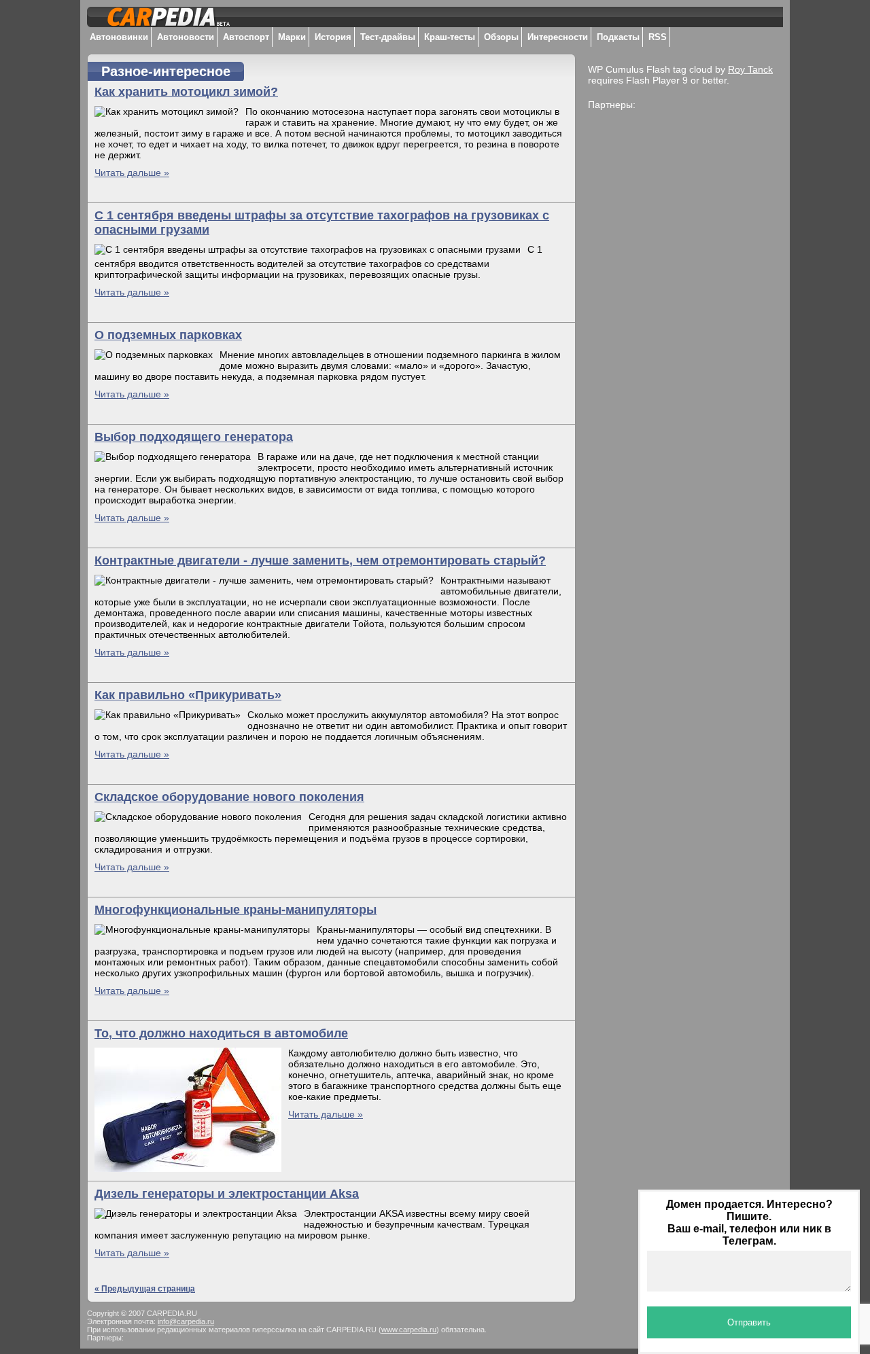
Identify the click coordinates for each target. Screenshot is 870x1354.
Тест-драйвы (387, 37)
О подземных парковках (168, 335)
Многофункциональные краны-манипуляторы (235, 909)
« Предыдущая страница (144, 1289)
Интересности (557, 37)
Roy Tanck (750, 69)
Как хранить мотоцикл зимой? (186, 92)
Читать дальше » (131, 172)
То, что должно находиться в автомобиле (221, 1033)
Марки (292, 37)
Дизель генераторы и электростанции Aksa (226, 1193)
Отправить (749, 1322)
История (333, 37)
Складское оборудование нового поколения (229, 797)
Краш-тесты (449, 37)
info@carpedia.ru (186, 1321)
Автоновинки (119, 37)
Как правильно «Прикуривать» (187, 695)
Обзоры (501, 37)
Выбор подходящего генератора (193, 437)
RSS (657, 37)
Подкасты (618, 37)
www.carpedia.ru (408, 1329)
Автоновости (185, 37)
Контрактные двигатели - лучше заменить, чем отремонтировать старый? (320, 560)
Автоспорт (246, 37)
